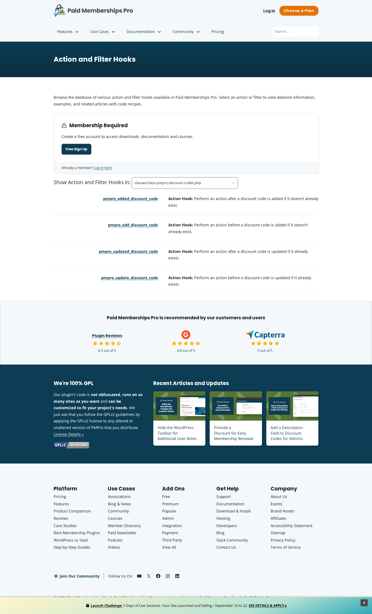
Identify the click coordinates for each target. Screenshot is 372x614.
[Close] (364, 602)
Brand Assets (282, 511)
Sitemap (278, 532)
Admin (168, 518)
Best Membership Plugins (77, 532)
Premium (170, 503)
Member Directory (124, 525)
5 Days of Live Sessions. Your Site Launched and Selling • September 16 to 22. (189, 605)
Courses (115, 518)
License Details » (69, 434)
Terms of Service (286, 547)
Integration (172, 525)
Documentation (141, 31)
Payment (170, 532)
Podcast (115, 540)
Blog (220, 532)
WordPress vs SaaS (71, 540)
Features (65, 31)
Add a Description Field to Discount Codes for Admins (287, 433)
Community (183, 31)
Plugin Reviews (107, 335)
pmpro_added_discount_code (130, 198)
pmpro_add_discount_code (133, 224)
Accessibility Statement (291, 525)
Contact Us (226, 547)
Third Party (172, 540)
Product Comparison (72, 511)
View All (169, 547)
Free (166, 496)
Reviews (61, 518)
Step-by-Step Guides (72, 547)
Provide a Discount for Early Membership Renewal (233, 433)
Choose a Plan (299, 10)
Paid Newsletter (122, 532)
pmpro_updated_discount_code (128, 251)
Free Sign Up (76, 149)
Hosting (223, 518)
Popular (169, 511)
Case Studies (65, 525)
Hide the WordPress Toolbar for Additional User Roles (177, 433)
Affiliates (278, 518)
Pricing (217, 31)
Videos (114, 547)
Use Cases (99, 31)
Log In (269, 10)
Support (223, 496)
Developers (226, 525)
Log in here (103, 167)
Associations (119, 496)
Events (276, 503)
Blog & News (119, 503)
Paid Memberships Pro (117, 7)
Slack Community (232, 540)
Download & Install (233, 511)
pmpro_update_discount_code (129, 277)
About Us (279, 496)
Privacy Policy (283, 540)
